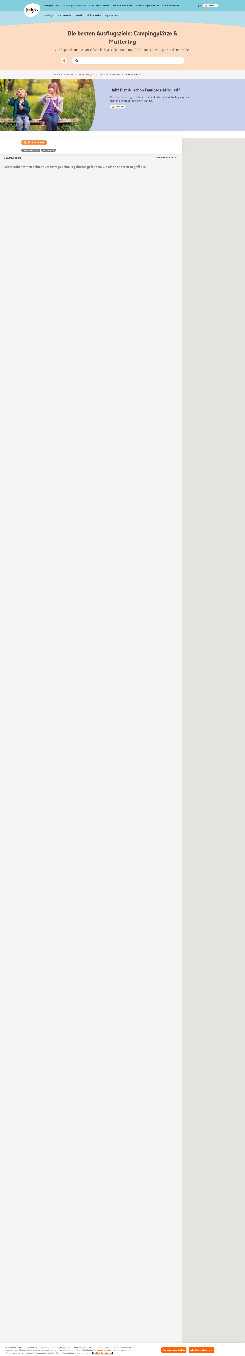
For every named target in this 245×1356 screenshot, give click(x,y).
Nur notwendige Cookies (174, 1350)
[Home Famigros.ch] (32, 10)
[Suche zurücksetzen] (180, 60)
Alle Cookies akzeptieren (201, 1350)
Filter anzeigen (36, 142)
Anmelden (213, 6)
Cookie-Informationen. (102, 1353)
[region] (122, 1349)
